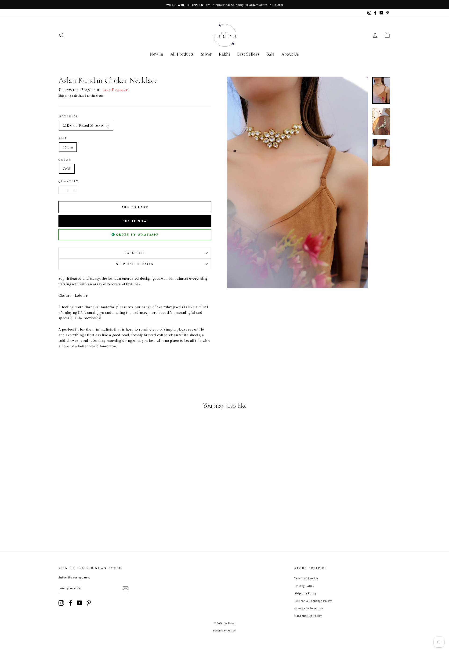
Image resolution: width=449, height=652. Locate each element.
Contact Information (308, 608)
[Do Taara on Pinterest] (88, 603)
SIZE (63, 138)
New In (156, 54)
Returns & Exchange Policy (313, 601)
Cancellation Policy (308, 615)
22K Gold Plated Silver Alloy (86, 125)
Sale (271, 54)
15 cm (68, 147)
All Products (182, 54)
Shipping (64, 95)
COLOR (64, 159)
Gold (67, 168)
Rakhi (224, 54)
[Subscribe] (126, 588)
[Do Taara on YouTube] (79, 603)
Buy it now (135, 221)
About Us (290, 54)
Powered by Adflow (224, 630)
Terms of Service (306, 578)
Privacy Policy (304, 586)
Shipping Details (134, 264)
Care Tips (135, 252)
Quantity (68, 181)
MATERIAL (68, 116)
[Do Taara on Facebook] (70, 603)
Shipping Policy (305, 593)
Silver (206, 54)
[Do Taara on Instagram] (61, 603)
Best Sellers (248, 54)
